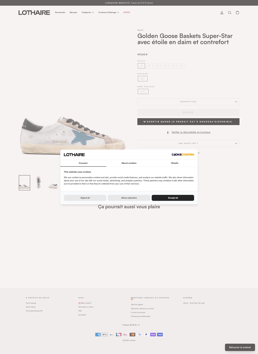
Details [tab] (174, 163)
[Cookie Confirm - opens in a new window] (183, 154)
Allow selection (129, 198)
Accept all (173, 198)
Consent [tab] (83, 163)
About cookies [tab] (129, 163)
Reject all (85, 198)
